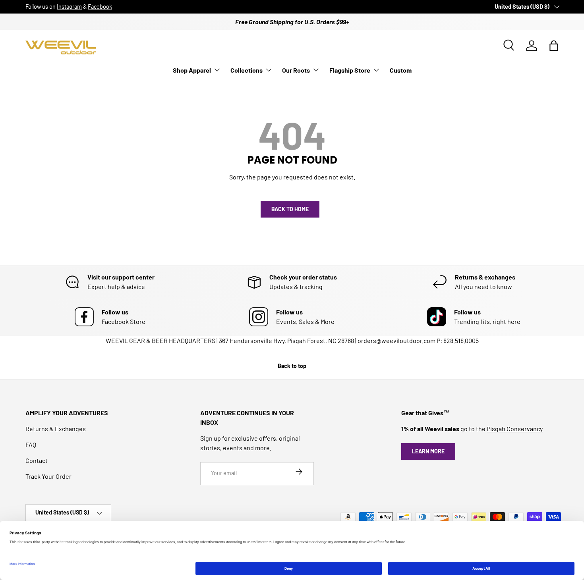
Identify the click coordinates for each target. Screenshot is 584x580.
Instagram (69, 6)
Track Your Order (48, 476)
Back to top (292, 365)
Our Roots (296, 70)
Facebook (100, 6)
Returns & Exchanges (55, 428)
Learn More (428, 451)
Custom (401, 70)
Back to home (290, 209)
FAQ (30, 444)
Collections (246, 70)
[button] (554, 45)
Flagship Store (349, 70)
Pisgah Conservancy (515, 428)
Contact (36, 460)
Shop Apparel (192, 70)
